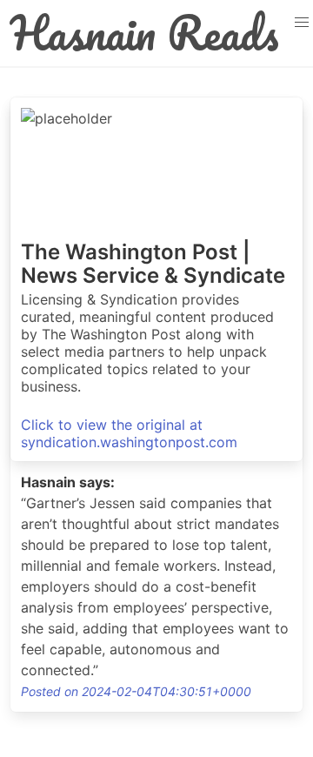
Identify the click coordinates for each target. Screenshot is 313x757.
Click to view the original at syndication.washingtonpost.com (129, 433)
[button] (301, 22)
